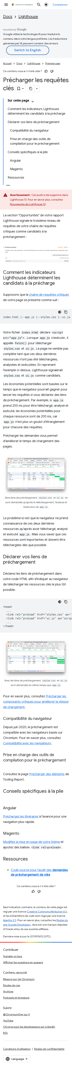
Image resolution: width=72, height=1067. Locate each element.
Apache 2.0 (9, 920)
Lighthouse (28, 16)
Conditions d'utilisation (17, 1048)
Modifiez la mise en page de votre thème (31, 842)
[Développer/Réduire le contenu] (32, 101)
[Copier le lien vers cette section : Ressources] (32, 859)
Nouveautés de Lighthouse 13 (28, 204)
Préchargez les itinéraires (20, 817)
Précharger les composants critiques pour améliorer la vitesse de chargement (36, 701)
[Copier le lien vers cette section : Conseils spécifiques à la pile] (7, 797)
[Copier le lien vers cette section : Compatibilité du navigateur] (56, 719)
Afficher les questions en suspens (23, 962)
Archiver (8, 991)
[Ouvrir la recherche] (38, 4)
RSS (5, 1033)
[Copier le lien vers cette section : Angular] (20, 808)
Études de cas (11, 985)
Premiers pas (52, 63)
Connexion (60, 4)
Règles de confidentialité (49, 1048)
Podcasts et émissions (16, 997)
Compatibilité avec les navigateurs (27, 743)
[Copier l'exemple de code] (66, 312)
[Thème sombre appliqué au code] (60, 312)
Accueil (7, 63)
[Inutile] (52, 71)
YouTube (8, 1020)
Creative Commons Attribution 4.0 (47, 911)
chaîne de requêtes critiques (49, 295)
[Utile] (46, 71)
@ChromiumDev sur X (16, 1014)
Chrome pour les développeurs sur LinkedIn (29, 1026)
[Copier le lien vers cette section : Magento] (23, 833)
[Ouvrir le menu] (6, 4)
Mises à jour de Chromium (19, 979)
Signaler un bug (12, 956)
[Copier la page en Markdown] (30, 88)
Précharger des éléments (47, 774)
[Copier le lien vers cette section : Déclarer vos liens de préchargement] (39, 562)
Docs (7, 16)
